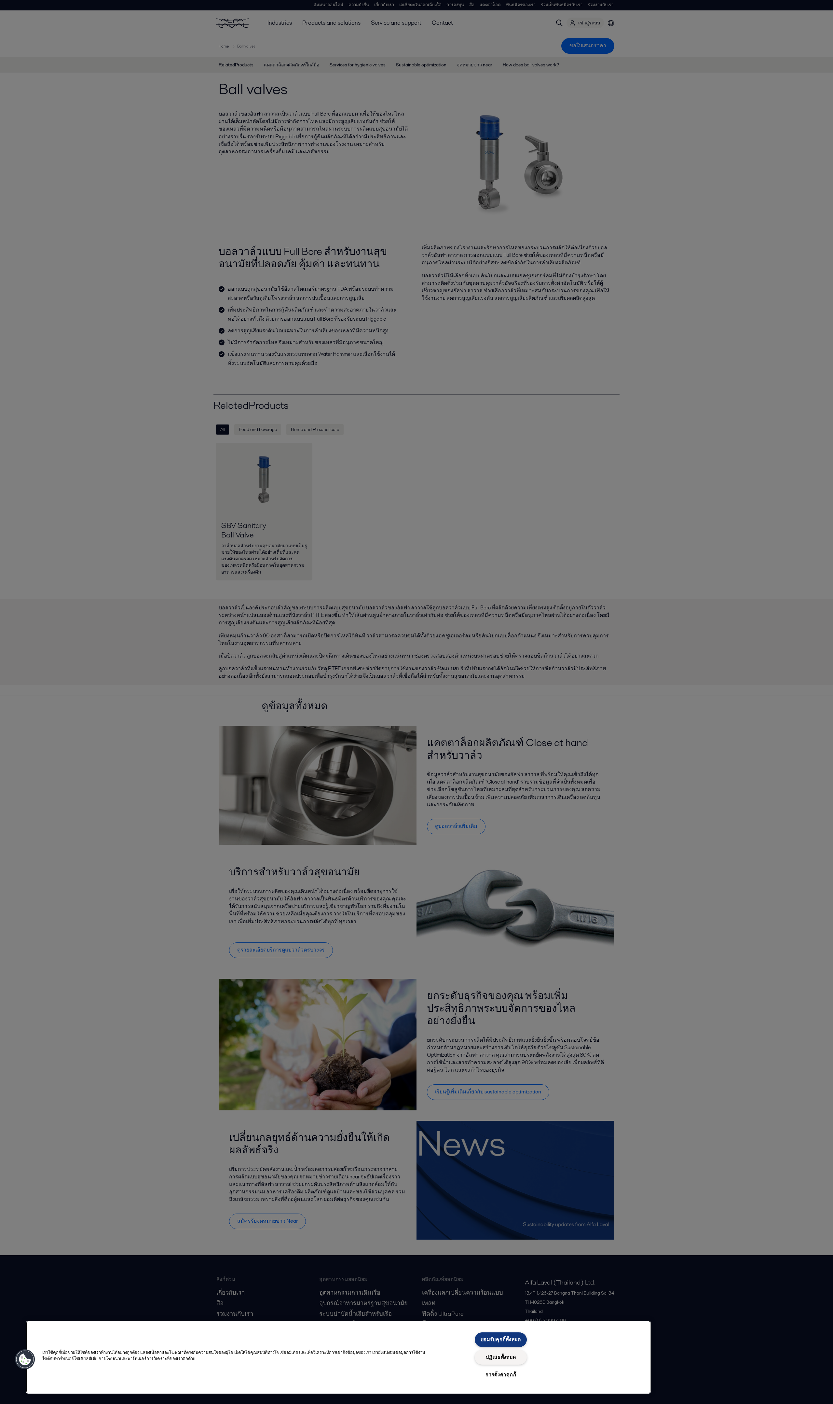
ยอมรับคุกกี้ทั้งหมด (501, 1339)
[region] (338, 1357)
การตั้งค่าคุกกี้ (500, 1374)
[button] (25, 1359)
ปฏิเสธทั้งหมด (501, 1357)
